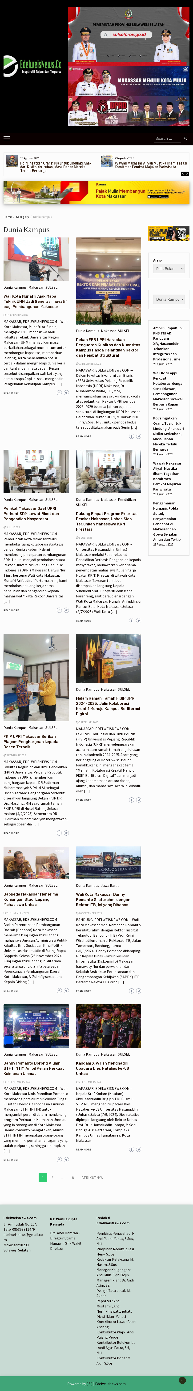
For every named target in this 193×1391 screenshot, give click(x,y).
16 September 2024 (18, 1082)
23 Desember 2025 (90, 363)
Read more (11, 393)
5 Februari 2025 (16, 755)
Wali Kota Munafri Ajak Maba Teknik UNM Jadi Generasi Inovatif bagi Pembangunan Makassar (35, 301)
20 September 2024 (90, 913)
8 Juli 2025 (85, 537)
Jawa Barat (110, 885)
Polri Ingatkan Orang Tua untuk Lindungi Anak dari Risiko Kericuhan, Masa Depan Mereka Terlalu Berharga (55, 167)
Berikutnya (92, 1177)
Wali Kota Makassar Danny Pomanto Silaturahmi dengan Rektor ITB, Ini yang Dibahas (103, 899)
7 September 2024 (90, 1082)
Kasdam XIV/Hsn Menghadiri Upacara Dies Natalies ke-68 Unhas (102, 1068)
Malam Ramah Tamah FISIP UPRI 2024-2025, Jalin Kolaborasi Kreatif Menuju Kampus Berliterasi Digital (108, 705)
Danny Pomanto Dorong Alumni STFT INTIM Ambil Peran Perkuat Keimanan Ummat (34, 1068)
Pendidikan (127, 499)
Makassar (36, 287)
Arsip (157, 260)
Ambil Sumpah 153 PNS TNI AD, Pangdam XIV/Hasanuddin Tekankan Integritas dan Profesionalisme (168, 343)
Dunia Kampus (15, 287)
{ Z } (89, 1383)
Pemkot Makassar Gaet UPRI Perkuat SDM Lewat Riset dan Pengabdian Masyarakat (31, 513)
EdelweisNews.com (110, 1383)
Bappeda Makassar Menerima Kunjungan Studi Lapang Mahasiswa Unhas (31, 899)
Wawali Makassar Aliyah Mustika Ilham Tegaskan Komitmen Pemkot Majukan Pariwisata (153, 165)
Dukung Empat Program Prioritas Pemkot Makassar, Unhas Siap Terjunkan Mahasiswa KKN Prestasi (106, 521)
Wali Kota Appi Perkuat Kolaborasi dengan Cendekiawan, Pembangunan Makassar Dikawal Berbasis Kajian (169, 388)
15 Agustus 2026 (17, 315)
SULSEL (51, 287)
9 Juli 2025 (13, 527)
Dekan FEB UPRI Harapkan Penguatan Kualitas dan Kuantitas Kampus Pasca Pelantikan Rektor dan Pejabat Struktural (108, 347)
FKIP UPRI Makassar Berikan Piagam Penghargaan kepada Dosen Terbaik (31, 741)
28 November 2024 (17, 913)
